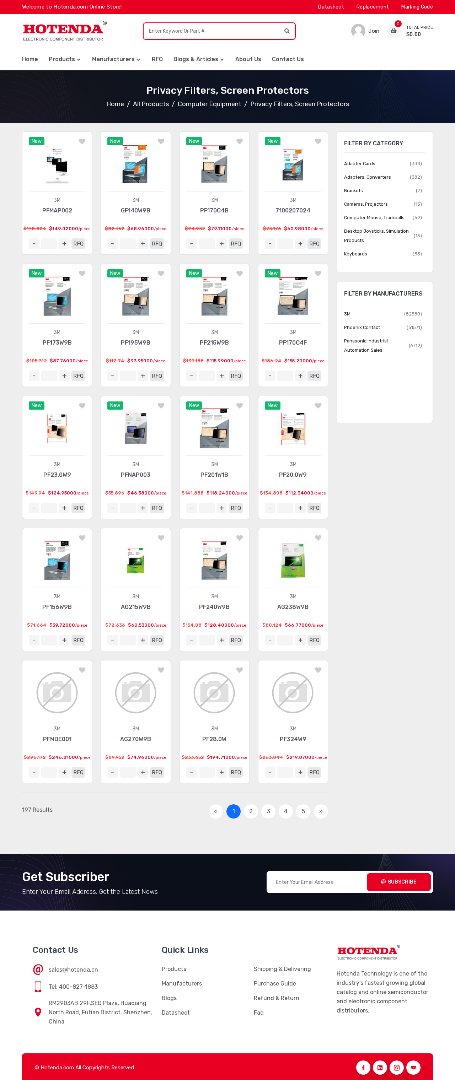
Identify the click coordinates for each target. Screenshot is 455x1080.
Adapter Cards (359, 163)
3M (57, 200)
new (37, 141)
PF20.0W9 (293, 474)
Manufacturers (113, 59)
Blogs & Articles (195, 59)
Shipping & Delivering (282, 969)
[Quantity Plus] (64, 243)
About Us (248, 59)
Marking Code (417, 7)
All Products (151, 104)
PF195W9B (135, 342)
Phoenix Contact (362, 327)
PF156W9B (57, 607)
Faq (259, 1012)
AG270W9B (135, 739)
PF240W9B (214, 607)
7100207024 (292, 210)
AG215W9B (136, 607)
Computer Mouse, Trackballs (374, 217)
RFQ (157, 59)
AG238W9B (293, 607)
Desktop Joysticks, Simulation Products (376, 235)
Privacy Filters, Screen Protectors (299, 104)
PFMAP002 (57, 210)
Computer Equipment (209, 104)
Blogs (169, 998)
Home (30, 59)
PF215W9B (214, 342)
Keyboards (355, 253)
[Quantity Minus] (34, 243)
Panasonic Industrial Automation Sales (366, 345)
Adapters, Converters (367, 177)
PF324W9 (293, 739)
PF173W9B (57, 342)
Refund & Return (276, 998)
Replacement (373, 7)
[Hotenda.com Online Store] (64, 31)
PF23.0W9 (57, 474)
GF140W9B (135, 210)
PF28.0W (214, 739)
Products (62, 59)
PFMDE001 (57, 739)
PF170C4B (214, 210)
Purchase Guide (275, 983)
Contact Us (288, 59)
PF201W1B (214, 474)
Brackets (353, 190)
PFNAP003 (135, 474)
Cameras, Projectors (366, 204)
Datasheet (331, 7)
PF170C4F (293, 342)
